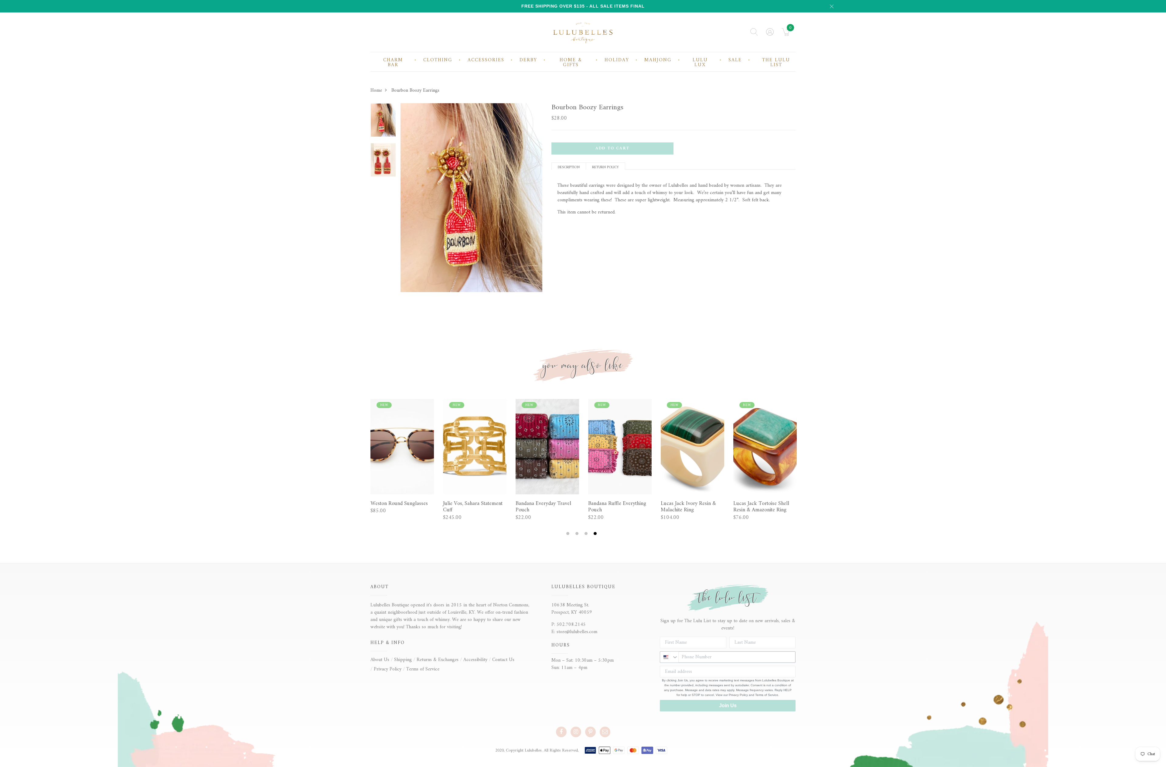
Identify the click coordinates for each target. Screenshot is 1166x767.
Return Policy (605, 166)
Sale (735, 60)
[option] (383, 122)
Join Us (728, 705)
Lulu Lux (700, 62)
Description (569, 166)
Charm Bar (393, 62)
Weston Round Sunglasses (399, 503)
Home (376, 90)
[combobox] (669, 657)
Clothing (437, 60)
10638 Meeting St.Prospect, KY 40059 (571, 609)
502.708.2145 (571, 624)
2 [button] (577, 533)
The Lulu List (776, 62)
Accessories (486, 60)
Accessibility (475, 660)
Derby (528, 60)
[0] (785, 34)
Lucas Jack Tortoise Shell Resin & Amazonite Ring (761, 506)
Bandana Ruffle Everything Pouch (617, 506)
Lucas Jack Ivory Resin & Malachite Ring (688, 506)
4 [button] (596, 533)
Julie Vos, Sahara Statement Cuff (473, 506)
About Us (379, 660)
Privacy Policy (387, 669)
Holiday (617, 60)
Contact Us (503, 660)
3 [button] (587, 533)
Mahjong (658, 60)
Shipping (403, 660)
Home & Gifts (571, 62)
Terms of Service (422, 669)
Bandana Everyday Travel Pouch (543, 506)
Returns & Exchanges (438, 660)
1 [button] (568, 533)
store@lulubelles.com (577, 632)
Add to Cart (612, 148)
